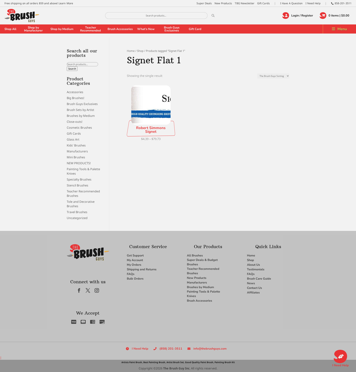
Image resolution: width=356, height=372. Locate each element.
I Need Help (313, 3)
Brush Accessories (120, 29)
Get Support (135, 255)
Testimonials (255, 269)
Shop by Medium (61, 29)
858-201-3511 (343, 3)
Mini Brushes (76, 157)
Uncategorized (77, 218)
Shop (140, 51)
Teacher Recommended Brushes (203, 271)
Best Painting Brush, (154, 362)
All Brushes (195, 255)
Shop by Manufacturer (33, 29)
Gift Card (195, 29)
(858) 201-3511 (170, 349)
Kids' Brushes (76, 145)
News (251, 283)
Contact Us (254, 288)
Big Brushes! (75, 98)
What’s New (146, 29)
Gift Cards (263, 3)
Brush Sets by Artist (80, 110)
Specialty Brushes (79, 179)
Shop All (10, 29)
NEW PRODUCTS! (79, 163)
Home (131, 51)
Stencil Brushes (77, 185)
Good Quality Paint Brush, (199, 362)
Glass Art (73, 139)
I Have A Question (291, 3)
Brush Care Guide (259, 279)
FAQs (130, 274)
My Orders (134, 265)
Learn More (66, 3)
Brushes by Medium (81, 116)
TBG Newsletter (244, 3)
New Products (223, 3)
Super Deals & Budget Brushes (202, 262)
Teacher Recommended (90, 29)
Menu (342, 28)
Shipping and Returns (141, 269)
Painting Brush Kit (225, 362)
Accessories (75, 92)
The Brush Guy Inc (176, 368)
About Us (253, 265)
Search (72, 68)
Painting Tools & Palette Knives (203, 294)
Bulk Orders (135, 279)
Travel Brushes (77, 212)
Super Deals (204, 3)
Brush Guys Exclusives (171, 29)
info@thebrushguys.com (210, 349)
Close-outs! (74, 122)
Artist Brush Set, (175, 362)
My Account (135, 260)
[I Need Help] (340, 356)
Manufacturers (77, 151)
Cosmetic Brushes (79, 128)
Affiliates (253, 293)
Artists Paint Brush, (132, 362)
